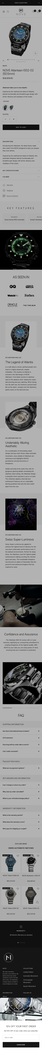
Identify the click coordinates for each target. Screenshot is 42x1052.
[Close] (38, 1001)
